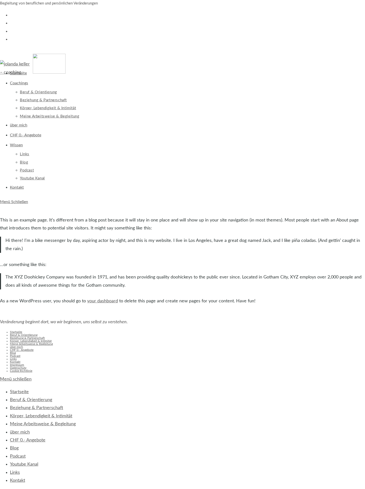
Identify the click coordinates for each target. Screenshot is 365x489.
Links (13, 358)
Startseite (16, 331)
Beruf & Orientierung (23, 334)
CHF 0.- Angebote (22, 349)
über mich (16, 346)
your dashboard (102, 301)
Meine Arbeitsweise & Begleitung (31, 343)
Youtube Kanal (24, 464)
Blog (13, 352)
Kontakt (15, 361)
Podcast (15, 355)
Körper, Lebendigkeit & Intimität (31, 340)
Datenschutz (18, 367)
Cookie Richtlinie (21, 370)
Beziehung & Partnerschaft (27, 337)
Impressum (17, 364)
